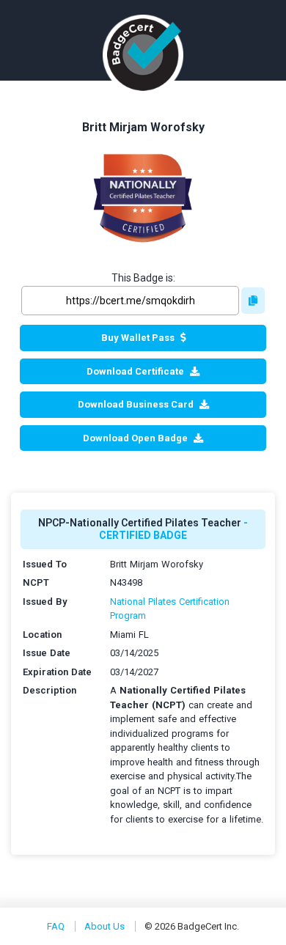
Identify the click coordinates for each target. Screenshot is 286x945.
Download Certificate (135, 371)
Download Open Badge (135, 438)
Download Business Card (136, 404)
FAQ (56, 926)
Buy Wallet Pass (138, 337)
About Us (104, 926)
